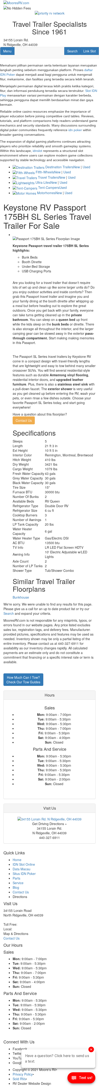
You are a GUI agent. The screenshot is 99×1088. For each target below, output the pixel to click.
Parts (16, 878)
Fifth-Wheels (45, 172)
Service (18, 882)
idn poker (75, 130)
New (76, 167)
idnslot (37, 151)
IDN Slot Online (24, 864)
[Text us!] (81, 1079)
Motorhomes (46, 192)
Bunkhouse (21, 597)
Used (86, 167)
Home (17, 859)
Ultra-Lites (42, 182)
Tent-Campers (48, 187)
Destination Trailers (59, 167)
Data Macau (21, 869)
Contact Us (24, 420)
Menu (9, 50)
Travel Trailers (48, 177)
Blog (16, 887)
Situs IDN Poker (24, 873)
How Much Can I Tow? (23, 679)
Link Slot (89, 50)
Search (74, 50)
